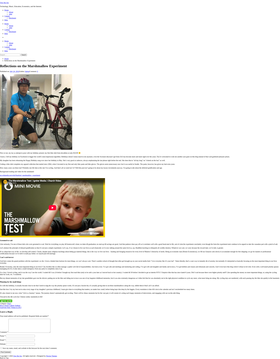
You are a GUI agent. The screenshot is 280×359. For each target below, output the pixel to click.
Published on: (5, 71)
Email (2, 340)
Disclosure (12, 18)
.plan (10, 14)
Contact (7, 16)
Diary (9, 304)
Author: (22, 71)
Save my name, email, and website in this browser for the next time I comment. (30, 348)
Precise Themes (51, 356)
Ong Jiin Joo (4, 3)
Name (2, 336)
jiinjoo (27, 71)
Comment (4, 332)
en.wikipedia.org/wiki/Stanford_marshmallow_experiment (20, 175)
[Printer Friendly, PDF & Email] (6, 302)
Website (2, 344)
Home (6, 10)
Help (6, 20)
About (11, 12)
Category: (3, 304)
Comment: (33, 71)
